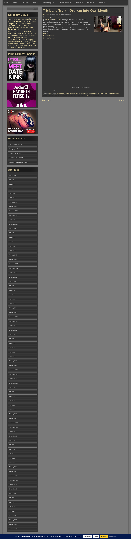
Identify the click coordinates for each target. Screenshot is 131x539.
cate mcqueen (77, 93)
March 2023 (12, 356)
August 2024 (12, 281)
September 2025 (13, 224)
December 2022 (13, 370)
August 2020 (12, 493)
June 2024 (12, 290)
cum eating (92, 93)
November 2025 (13, 215)
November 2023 (13, 321)
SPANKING (21, 43)
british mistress (69, 93)
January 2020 (12, 524)
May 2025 (11, 242)
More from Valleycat (48, 38)
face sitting (25, 27)
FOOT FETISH (14, 33)
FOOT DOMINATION (24, 32)
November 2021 (13, 427)
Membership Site (48, 3)
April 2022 (12, 405)
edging (10, 27)
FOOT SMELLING (25, 33)
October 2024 (12, 272)
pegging (30, 40)
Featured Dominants (65, 3)
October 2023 (12, 325)
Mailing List (90, 3)
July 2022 (11, 392)
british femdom (60, 93)
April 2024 (12, 299)
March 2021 (12, 462)
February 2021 (13, 467)
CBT (17, 24)
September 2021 (13, 436)
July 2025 (11, 233)
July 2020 (11, 498)
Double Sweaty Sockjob (15, 144)
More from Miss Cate (49, 35)
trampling (14, 47)
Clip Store (25, 3)
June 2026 (12, 184)
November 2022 (13, 374)
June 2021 (12, 449)
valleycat (92, 95)
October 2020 (12, 484)
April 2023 (12, 352)
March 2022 (12, 409)
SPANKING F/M (29, 43)
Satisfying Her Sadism (15, 149)
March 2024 (12, 303)
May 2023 (11, 347)
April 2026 (12, 193)
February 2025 (13, 255)
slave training (23, 41)
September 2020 (13, 489)
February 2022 (13, 414)
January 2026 (12, 206)
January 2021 (12, 471)
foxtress (20, 35)
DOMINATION (25, 25)
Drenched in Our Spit (15, 153)
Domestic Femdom (66, 14)
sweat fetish (27, 45)
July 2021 (11, 445)
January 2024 (12, 312)
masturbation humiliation (63, 95)
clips (50, 93)
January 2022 (12, 418)
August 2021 (12, 440)
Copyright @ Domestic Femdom (81, 87)
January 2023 (12, 365)
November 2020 (13, 480)
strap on (21, 45)
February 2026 (13, 202)
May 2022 (11, 400)
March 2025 (12, 250)
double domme (32, 25)
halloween (46, 95)
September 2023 (13, 330)
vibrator (97, 95)
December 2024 (13, 264)
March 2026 (12, 197)
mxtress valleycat (85, 95)
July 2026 (11, 180)
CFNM (23, 23)
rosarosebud (12, 42)
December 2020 (13, 476)
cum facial (98, 93)
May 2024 (11, 295)
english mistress (18, 27)
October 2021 (12, 431)
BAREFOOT (11, 19)
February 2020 (13, 520)
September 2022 (13, 383)
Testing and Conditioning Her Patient (19, 162)
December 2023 (13, 317)
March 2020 (12, 515)
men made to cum (75, 95)
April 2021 (12, 458)
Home (6, 3)
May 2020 (11, 506)
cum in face (104, 93)
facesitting (31, 27)
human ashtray (32, 35)
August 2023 (12, 334)
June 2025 (12, 237)
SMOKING (33, 42)
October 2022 (12, 378)
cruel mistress (84, 93)
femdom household (24, 30)
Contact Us (101, 3)
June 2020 (12, 502)
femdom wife (13, 31)
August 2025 (12, 228)
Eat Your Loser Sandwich (16, 157)
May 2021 (11, 453)
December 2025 (13, 211)
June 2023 (12, 343)
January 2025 (12, 259)
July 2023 (11, 339)
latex (25, 38)
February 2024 (13, 308)
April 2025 (12, 246)
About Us (15, 3)
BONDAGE (19, 19)
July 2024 (11, 286)
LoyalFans (35, 3)
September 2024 (13, 277)
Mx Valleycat (58, 19)
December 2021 (13, 423)
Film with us (79, 3)
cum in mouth (111, 93)
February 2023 (13, 361)
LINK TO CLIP (47, 33)
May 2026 (11, 189)
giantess (25, 35)
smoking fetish (12, 43)
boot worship (25, 19)
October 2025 (12, 219)
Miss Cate (49, 19)
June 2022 (12, 396)
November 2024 (13, 268)
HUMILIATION (53, 95)
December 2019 (13, 528)
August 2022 (12, 387)
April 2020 (12, 511)
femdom (117, 93)
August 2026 (12, 175)
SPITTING (15, 45)
